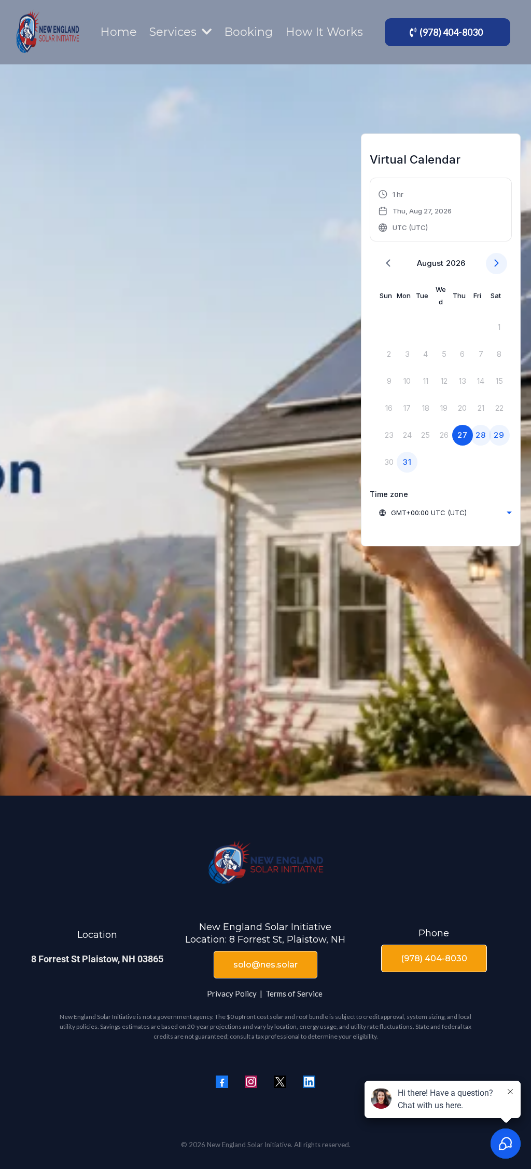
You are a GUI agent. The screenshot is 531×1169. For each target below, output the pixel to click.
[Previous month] (388, 263)
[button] (415, 211)
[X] (280, 1081)
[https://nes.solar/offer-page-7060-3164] (47, 32)
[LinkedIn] (309, 1081)
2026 (455, 263)
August (430, 263)
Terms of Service (294, 993)
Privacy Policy (232, 993)
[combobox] (445, 512)
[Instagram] (251, 1081)
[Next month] (496, 263)
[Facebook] (221, 1081)
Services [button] (174, 32)
